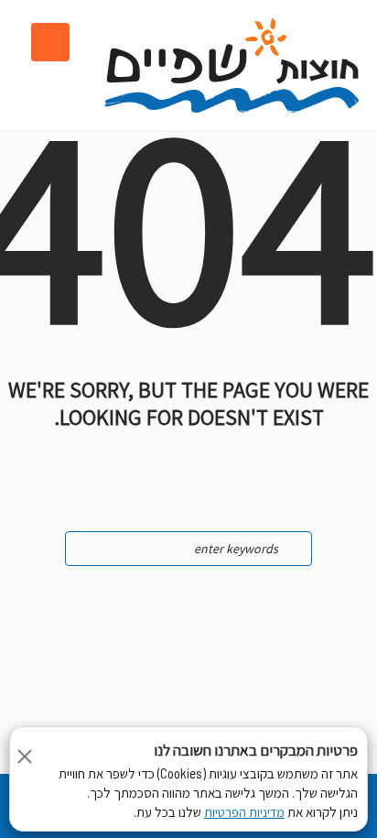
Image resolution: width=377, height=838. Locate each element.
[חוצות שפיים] (231, 65)
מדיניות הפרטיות (244, 812)
